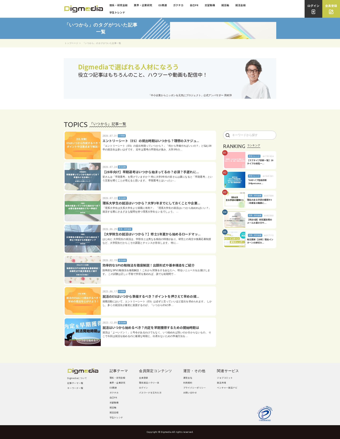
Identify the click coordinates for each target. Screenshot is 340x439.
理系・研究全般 (118, 5)
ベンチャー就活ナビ (227, 387)
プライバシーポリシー (194, 387)
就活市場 (221, 382)
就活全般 (240, 5)
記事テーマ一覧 (75, 382)
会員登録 (143, 377)
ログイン (143, 387)
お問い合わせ (190, 392)
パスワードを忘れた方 (150, 392)
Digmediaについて (77, 377)
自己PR (194, 5)
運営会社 (187, 377)
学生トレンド (117, 12)
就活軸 (225, 5)
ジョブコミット (225, 377)
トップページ (71, 43)
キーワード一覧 (75, 387)
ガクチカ (178, 5)
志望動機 (210, 5)
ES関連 (162, 5)
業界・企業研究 (143, 5)
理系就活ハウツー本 (149, 382)
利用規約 (187, 382)
